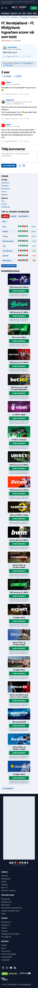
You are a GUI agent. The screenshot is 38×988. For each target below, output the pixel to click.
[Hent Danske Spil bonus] (19, 766)
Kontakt (4, 945)
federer (18, 112)
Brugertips (5, 185)
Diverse (3, 191)
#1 (4, 56)
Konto (34, 8)
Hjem (3, 17)
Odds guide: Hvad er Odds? (10, 934)
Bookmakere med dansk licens (11, 908)
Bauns (5, 226)
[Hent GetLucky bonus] (19, 634)
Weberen (33, 88)
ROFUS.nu (20, 1)
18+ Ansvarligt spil (24, 984)
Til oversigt (7, 76)
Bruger (13, 216)
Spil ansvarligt (6, 1)
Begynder (4, 194)
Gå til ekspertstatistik (9, 266)
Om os (3, 948)
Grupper (4, 204)
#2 (2, 94)
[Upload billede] (24, 166)
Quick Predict (23, 216)
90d (4, 221)
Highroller (6, 256)
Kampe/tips (15, 17)
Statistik (4, 928)
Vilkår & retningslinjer (8, 954)
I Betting (5, 236)
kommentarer (6, 41)
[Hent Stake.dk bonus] (19, 431)
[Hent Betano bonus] (19, 482)
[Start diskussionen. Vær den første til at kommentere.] (19, 157)
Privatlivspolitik (6, 957)
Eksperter (4, 884)
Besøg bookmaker (19, 291)
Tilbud (3, 913)
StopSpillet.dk (10, 3)
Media (35, 13)
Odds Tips (4, 875)
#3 (2, 119)
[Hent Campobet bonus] (19, 329)
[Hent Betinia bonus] (19, 304)
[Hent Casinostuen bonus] (19, 557)
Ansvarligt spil (6, 936)
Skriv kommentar (9, 165)
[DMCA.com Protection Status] (9, 973)
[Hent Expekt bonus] (19, 609)
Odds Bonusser (6, 902)
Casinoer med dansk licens (10, 910)
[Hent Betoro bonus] (19, 354)
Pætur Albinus (7, 260)
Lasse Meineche (7, 251)
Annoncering (5, 951)
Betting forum (6, 922)
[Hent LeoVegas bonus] (19, 661)
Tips (19, 13)
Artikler (3, 881)
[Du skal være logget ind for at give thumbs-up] (21, 56)
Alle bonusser (8, 788)
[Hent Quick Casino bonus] (19, 279)
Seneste (18, 76)
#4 (2, 141)
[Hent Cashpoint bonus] (19, 507)
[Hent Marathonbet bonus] (19, 714)
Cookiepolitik (5, 960)
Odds (24, 13)
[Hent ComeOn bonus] (19, 584)
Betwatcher (5, 925)
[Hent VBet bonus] (19, 406)
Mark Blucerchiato (8, 241)
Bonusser (14, 13)
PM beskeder (5, 207)
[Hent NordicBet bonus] (19, 739)
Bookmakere (5, 13)
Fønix (4, 246)
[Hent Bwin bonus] (19, 532)
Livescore (4, 931)
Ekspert (5, 216)
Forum (29, 13)
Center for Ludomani (8, 890)
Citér (29, 56)
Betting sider (5, 899)
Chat (3, 201)
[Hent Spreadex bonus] (19, 686)
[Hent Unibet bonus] (19, 456)
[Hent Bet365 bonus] (19, 379)
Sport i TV (4, 887)
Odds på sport (6, 878)
